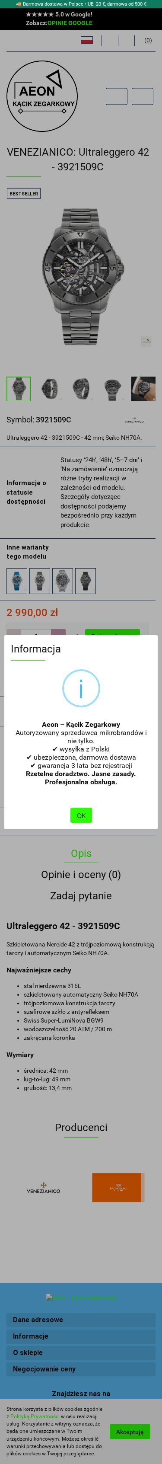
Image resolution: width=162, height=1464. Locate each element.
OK (81, 815)
